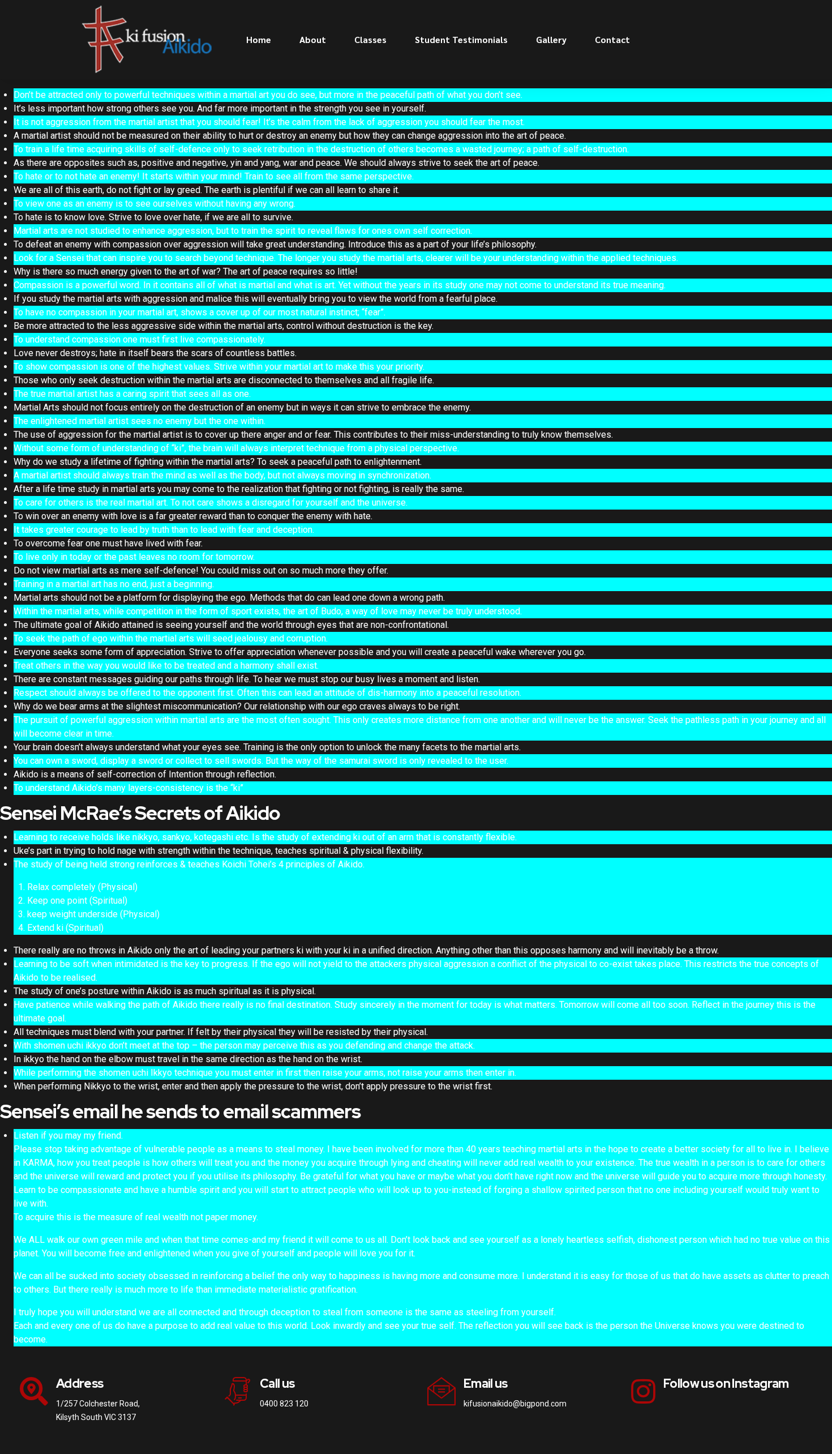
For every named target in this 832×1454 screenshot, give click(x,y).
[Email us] (441, 1391)
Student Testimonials (461, 39)
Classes (370, 39)
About (312, 39)
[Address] (34, 1391)
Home (258, 39)
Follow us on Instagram (726, 1383)
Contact (612, 39)
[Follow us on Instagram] (643, 1391)
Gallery (551, 39)
